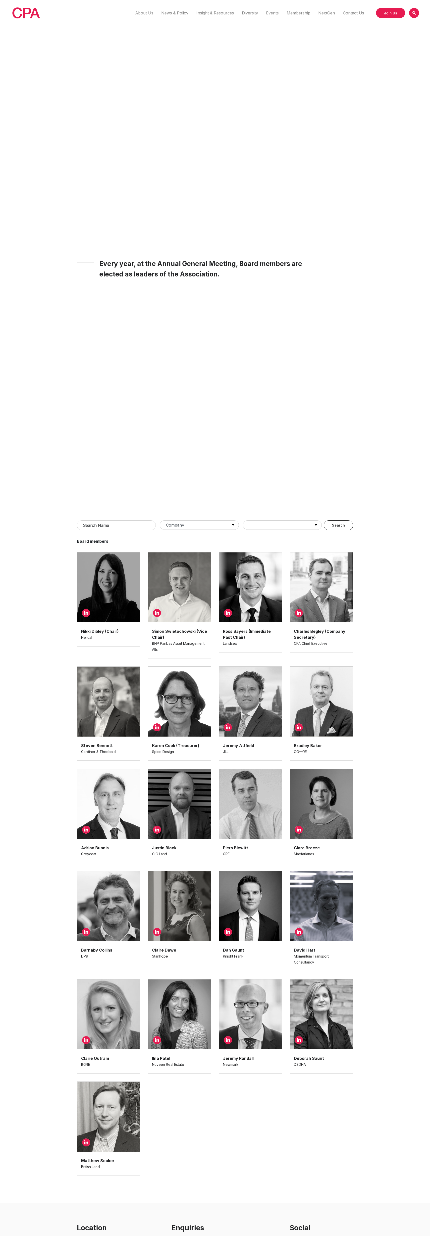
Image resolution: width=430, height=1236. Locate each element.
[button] (414, 13)
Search (338, 525)
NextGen (326, 12)
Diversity (250, 12)
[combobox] (116, 525)
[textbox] (116, 525)
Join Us (390, 13)
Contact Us (353, 12)
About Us (144, 12)
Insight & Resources (215, 12)
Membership (298, 12)
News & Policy (174, 12)
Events (272, 12)
